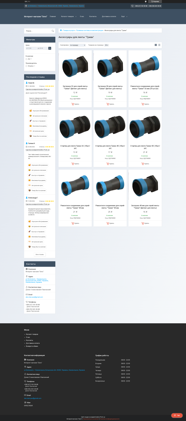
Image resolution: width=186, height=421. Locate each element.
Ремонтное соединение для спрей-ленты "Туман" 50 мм (110, 207)
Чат (178, 415)
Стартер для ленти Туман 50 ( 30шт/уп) (145, 147)
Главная (53, 16)
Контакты (93, 16)
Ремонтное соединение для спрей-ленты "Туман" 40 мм (75, 207)
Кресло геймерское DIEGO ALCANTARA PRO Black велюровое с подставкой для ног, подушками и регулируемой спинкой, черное (40, 101)
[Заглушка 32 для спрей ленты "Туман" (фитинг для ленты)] (75, 67)
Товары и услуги (69, 30)
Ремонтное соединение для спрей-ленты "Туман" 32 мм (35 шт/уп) (145, 87)
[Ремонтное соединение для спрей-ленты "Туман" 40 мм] (75, 186)
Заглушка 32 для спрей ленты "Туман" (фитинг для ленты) (75, 87)
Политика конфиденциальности (109, 419)
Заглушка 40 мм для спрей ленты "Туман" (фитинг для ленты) (145, 207)
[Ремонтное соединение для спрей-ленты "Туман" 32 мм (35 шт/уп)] (145, 67)
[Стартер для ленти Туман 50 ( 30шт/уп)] (145, 126)
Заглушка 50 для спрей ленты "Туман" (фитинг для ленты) (110, 87)
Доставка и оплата (109, 16)
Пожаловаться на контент (91, 419)
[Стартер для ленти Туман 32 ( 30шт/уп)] (75, 126)
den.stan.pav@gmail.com (34, 297)
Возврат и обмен (32, 346)
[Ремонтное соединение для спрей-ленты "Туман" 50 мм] (110, 186)
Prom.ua (102, 417)
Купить (77, 104)
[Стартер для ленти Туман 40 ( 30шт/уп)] (110, 126)
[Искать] (52, 31)
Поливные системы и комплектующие (89, 30)
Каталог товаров (67, 16)
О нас (82, 16)
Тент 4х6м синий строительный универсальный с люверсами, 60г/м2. (39, 156)
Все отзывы (40, 254)
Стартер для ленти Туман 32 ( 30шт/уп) (75, 147)
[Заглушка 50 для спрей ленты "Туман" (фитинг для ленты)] (110, 67)
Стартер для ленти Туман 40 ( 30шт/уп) (110, 147)
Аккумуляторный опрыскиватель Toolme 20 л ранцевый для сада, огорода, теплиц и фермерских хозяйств (39, 212)
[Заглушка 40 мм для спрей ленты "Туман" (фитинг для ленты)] (145, 186)
